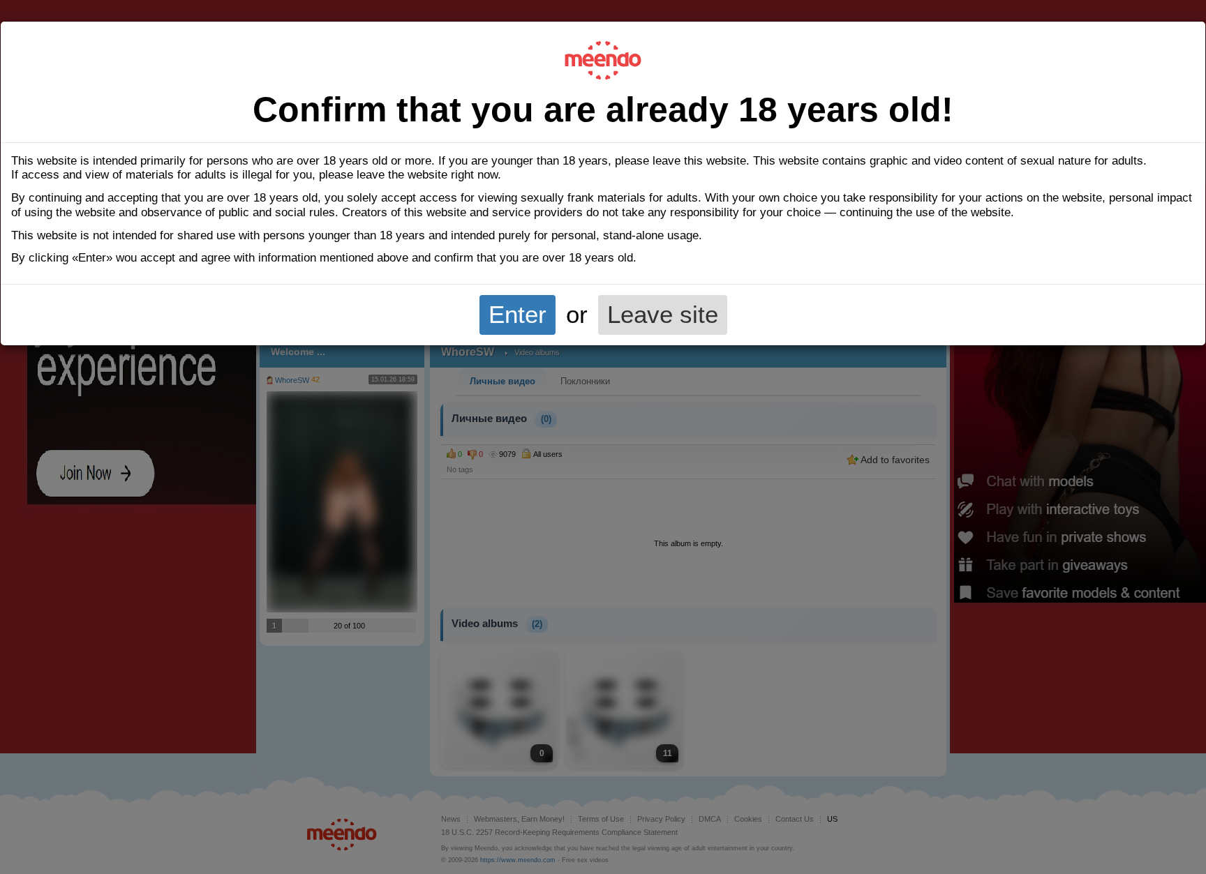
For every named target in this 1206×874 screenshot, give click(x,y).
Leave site (662, 314)
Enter (517, 314)
